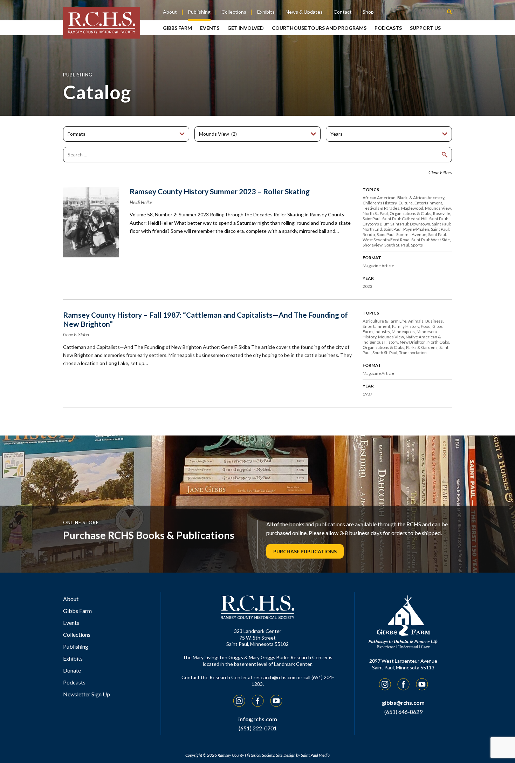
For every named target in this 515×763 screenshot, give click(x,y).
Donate (72, 670)
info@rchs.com (257, 719)
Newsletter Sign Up (86, 694)
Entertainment (428, 202)
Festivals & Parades (381, 208)
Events (209, 28)
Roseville (441, 213)
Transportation (413, 352)
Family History (405, 326)
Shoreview (373, 245)
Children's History (380, 202)
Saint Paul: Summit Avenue (401, 234)
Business (434, 321)
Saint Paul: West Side (430, 239)
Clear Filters (440, 172)
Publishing (199, 12)
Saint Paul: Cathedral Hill (404, 218)
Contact (343, 12)
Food (426, 326)
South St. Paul (396, 245)
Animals (416, 321)
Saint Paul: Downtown (410, 224)
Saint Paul (371, 218)
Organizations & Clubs (410, 213)
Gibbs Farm (177, 28)
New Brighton (413, 342)
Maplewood (412, 208)
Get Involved (245, 28)
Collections (233, 12)
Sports (417, 245)
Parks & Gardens (422, 347)
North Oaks (438, 342)
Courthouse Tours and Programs (319, 28)
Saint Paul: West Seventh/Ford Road (405, 237)
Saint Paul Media (315, 755)
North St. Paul (375, 213)
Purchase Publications (305, 551)
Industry (382, 331)
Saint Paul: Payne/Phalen (406, 229)
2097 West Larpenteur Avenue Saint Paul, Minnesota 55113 (403, 664)
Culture (405, 202)
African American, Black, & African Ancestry (403, 197)
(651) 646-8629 (403, 711)
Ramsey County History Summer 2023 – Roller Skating (220, 191)
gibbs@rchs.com (403, 702)
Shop (368, 12)
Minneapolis (403, 331)
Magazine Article (378, 265)
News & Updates (304, 12)
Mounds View (438, 208)
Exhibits (266, 12)
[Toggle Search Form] (449, 11)
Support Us (425, 28)
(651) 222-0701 (258, 728)
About (170, 12)
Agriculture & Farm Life (384, 321)
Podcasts (388, 28)
